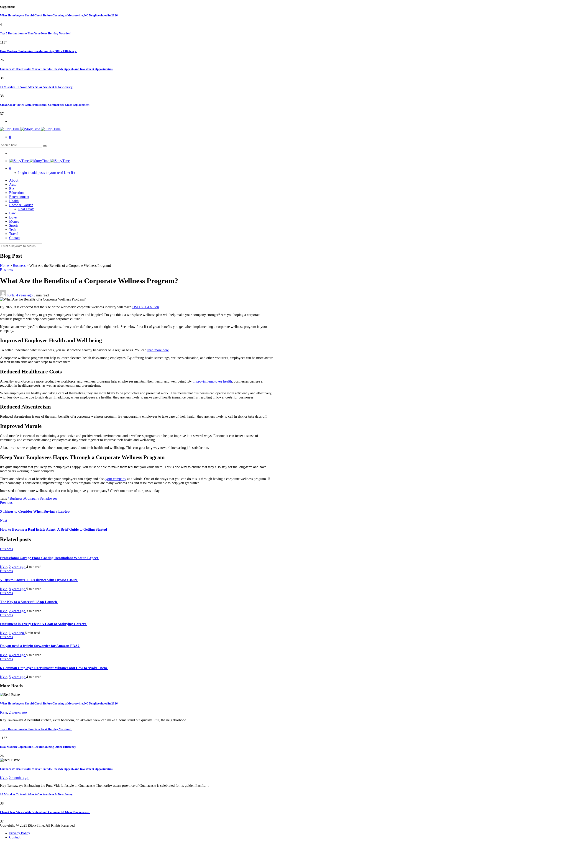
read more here (158, 350)
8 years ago (17, 589)
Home (4, 265)
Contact (14, 238)
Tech (12, 229)
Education (16, 193)
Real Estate (26, 209)
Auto (12, 184)
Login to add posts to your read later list (46, 173)
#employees (48, 498)
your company (115, 479)
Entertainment (19, 197)
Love (13, 217)
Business (19, 265)
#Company (31, 498)
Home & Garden (21, 205)
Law (12, 213)
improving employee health (212, 381)
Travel (13, 234)
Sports (13, 225)
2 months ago (19, 778)
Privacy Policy (19, 833)
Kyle (10, 295)
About (13, 180)
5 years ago (17, 677)
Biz (11, 188)
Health (14, 201)
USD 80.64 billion (145, 307)
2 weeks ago (18, 712)
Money (14, 221)
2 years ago (17, 567)
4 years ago (24, 295)
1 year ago (17, 633)
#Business (15, 498)
